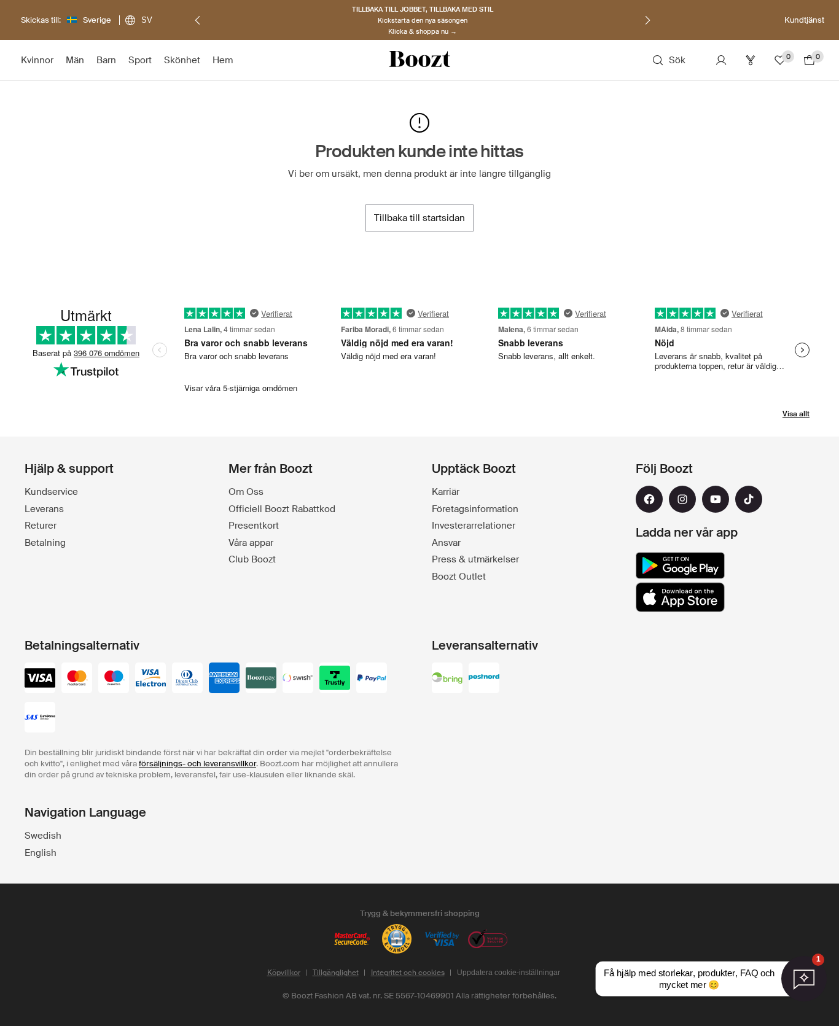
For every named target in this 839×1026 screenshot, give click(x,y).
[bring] (447, 679)
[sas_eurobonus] (40, 718)
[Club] (750, 60)
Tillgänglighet (336, 972)
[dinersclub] (187, 679)
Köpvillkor (283, 972)
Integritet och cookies (408, 972)
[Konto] (721, 60)
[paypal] (371, 679)
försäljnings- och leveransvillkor (197, 763)
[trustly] (334, 679)
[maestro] (113, 679)
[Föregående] (198, 20)
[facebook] (649, 499)
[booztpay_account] (261, 679)
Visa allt (796, 414)
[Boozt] (419, 60)
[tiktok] (748, 499)
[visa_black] (40, 679)
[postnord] (484, 679)
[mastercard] (76, 679)
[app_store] (680, 597)
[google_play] (680, 565)
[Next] (647, 20)
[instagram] (682, 499)
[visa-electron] (150, 679)
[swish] (298, 679)
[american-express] (224, 679)
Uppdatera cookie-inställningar (508, 972)
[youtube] (715, 499)
